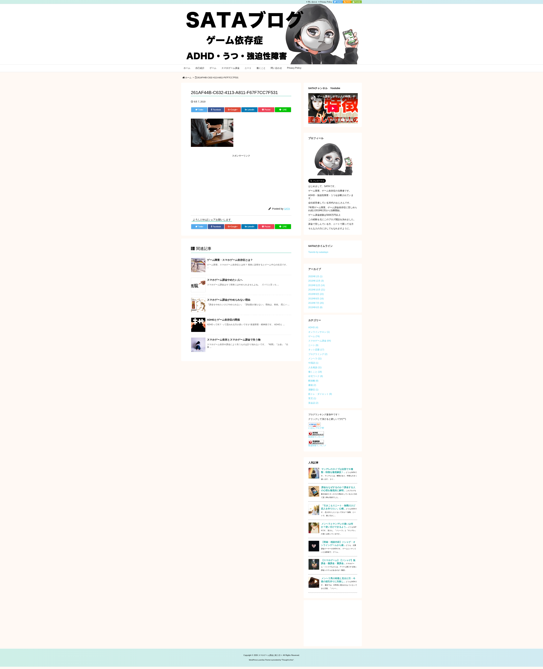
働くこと (315, 372)
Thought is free (287, 660)
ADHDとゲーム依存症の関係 (223, 319)
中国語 (313, 363)
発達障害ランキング (317, 445)
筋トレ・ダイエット (320, 394)
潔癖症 (313, 389)
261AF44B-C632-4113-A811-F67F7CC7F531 (217, 77)
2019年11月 (316, 285)
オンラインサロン (319, 332)
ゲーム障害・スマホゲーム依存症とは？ (230, 260)
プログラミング (317, 354)
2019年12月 (316, 281)
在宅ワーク (315, 376)
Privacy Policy (326, 2)
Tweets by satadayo (318, 252)
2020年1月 (315, 276)
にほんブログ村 (316, 428)
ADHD (313, 327)
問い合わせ (312, 2)
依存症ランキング (316, 437)
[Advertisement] (216, 178)
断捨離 (313, 381)
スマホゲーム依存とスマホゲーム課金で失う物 (233, 339)
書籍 (312, 385)
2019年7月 (316, 303)
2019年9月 (316, 294)
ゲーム (314, 336)
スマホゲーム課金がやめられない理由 (228, 299)
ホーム (188, 77)
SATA (287, 208)
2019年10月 (316, 289)
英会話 (313, 403)
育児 (312, 398)
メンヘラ (315, 358)
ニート (313, 345)
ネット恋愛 (316, 349)
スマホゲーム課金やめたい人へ (225, 279)
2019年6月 (315, 307)
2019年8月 (316, 298)
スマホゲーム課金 (319, 341)
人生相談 (315, 367)
